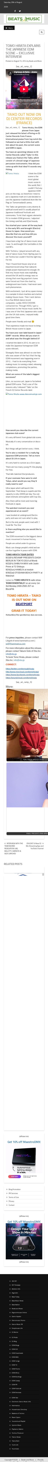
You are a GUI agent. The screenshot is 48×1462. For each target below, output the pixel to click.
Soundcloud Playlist (18, 1421)
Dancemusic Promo (18, 1320)
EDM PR (14, 1384)
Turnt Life (15, 1445)
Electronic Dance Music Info (21, 1401)
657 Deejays (16, 1285)
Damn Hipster (16, 1316)
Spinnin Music (16, 1425)
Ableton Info (16, 1289)
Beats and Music (35, 61)
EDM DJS (15, 1349)
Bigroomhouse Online (19, 1312)
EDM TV (14, 1365)
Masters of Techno (18, 1413)
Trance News (16, 1437)
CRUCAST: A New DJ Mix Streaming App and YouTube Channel (35, 846)
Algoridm (15, 1293)
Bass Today (15, 1297)
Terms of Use (14, 1197)
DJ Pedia (15, 1337)
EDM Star (15, 1397)
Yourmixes (15, 1449)
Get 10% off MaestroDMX (24, 1142)
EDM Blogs (15, 1345)
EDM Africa (15, 1373)
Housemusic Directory (19, 1409)
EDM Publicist (16, 1388)
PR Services (13, 1193)
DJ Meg (14, 1341)
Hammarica (16, 1405)
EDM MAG (15, 1357)
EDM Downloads (17, 1353)
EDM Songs (15, 1361)
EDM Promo (16, 1369)
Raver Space (16, 1417)
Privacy (11, 1201)
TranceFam (15, 1441)
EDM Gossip (16, 1380)
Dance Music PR (17, 1324)
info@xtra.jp (19, 660)
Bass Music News (17, 1300)
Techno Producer (18, 1433)
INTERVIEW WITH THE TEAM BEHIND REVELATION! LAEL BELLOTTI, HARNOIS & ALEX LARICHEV (13, 848)
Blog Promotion (15, 1189)
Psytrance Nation (17, 1429)
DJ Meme (15, 1332)
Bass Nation (16, 1304)
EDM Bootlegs (16, 1376)
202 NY (14, 1281)
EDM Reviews (16, 1392)
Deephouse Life (17, 1328)
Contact (11, 1205)
